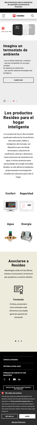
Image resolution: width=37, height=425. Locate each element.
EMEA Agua (10, 232)
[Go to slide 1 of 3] (15, 341)
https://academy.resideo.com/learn (18, 312)
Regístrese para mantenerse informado (18, 388)
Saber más (18, 80)
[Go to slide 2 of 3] (18, 341)
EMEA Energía (26, 232)
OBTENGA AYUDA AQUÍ (15, 366)
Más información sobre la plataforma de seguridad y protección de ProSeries (18, 4)
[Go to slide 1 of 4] (8, 101)
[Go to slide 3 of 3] (21, 341)
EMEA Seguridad (26, 201)
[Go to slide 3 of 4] (13, 101)
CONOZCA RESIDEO (13, 359)
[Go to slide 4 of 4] (16, 101)
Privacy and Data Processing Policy (20, 401)
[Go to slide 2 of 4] (11, 101)
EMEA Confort (10, 201)
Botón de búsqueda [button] (32, 15)
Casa (18, 16)
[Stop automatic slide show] (4, 101)
